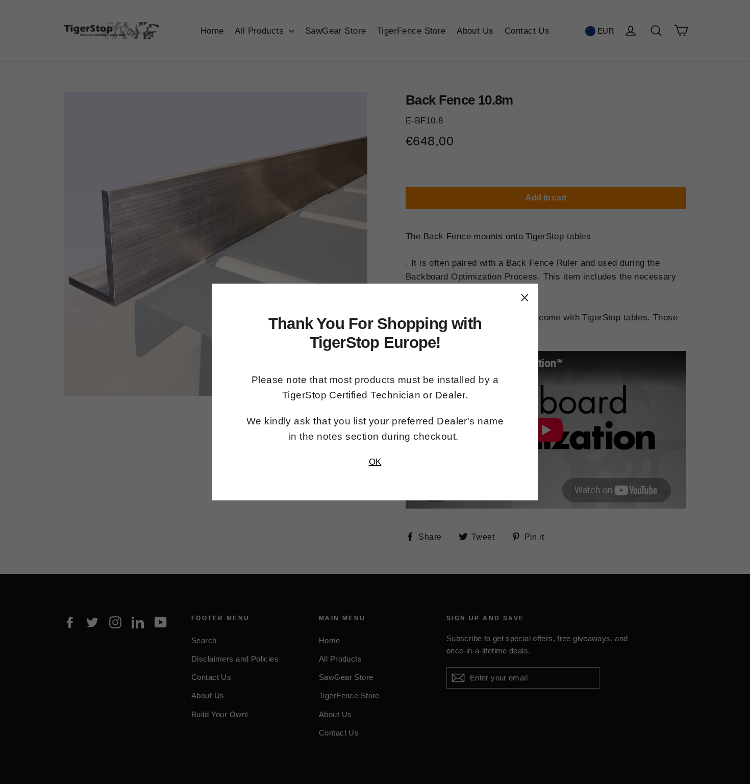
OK (375, 462)
